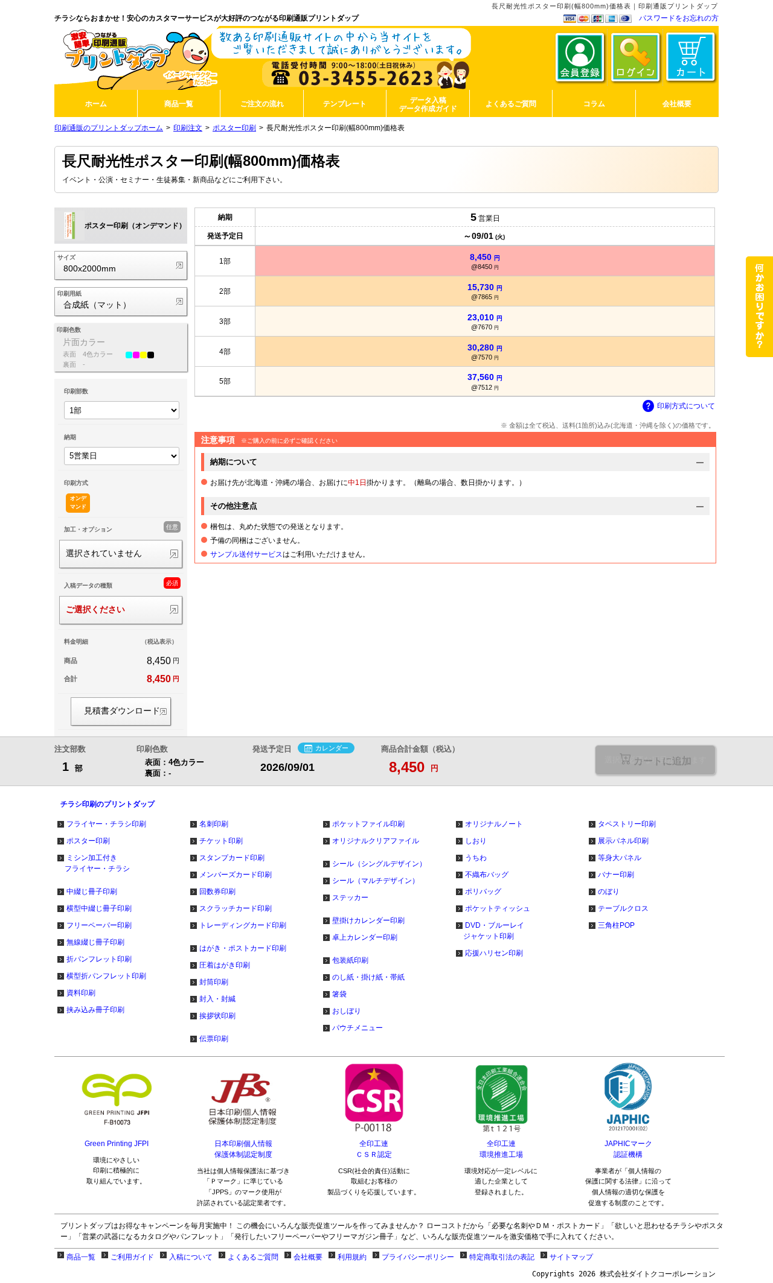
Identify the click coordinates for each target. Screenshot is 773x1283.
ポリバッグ (483, 891)
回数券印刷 (217, 891)
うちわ (476, 858)
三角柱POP (616, 925)
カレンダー (331, 748)
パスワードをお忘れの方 (679, 18)
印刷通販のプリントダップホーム (108, 128)
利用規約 (352, 1257)
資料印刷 (80, 993)
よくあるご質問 (253, 1257)
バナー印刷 (616, 874)
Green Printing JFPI (117, 1143)
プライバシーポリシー (418, 1257)
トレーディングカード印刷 (242, 925)
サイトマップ (571, 1257)
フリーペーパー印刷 (99, 925)
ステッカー (350, 897)
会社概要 (307, 1257)
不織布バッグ (486, 874)
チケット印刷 (221, 841)
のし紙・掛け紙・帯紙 (368, 977)
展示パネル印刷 (623, 841)
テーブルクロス (623, 908)
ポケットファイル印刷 (368, 824)
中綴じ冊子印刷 (91, 891)
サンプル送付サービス (246, 554)
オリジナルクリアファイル (375, 841)
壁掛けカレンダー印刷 (368, 920)
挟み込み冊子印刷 (95, 1010)
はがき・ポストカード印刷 (242, 948)
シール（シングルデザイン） (379, 864)
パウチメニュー (357, 1028)
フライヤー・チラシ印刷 (106, 824)
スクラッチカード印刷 (235, 908)
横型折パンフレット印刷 (106, 976)
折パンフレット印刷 (99, 959)
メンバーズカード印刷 (235, 874)
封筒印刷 (213, 982)
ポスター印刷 (234, 128)
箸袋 (339, 994)
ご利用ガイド (132, 1257)
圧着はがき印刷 (224, 965)
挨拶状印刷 (217, 1016)
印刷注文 (187, 128)
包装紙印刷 (350, 960)
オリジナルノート (494, 824)
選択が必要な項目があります (656, 759)
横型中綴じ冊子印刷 (99, 908)
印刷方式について (686, 406)
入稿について (191, 1257)
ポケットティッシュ (497, 908)
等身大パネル (619, 858)
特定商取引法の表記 (501, 1257)
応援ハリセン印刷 (494, 953)
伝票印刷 (213, 1038)
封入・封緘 (217, 999)
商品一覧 (80, 1257)
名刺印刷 (213, 824)
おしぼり (346, 1011)
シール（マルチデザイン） (375, 880)
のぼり (609, 891)
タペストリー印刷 (627, 824)
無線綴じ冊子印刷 (95, 942)
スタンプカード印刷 (232, 858)
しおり (476, 841)
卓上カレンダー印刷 (364, 937)
